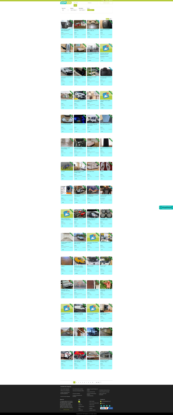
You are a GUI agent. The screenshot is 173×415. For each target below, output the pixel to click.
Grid (108, 18)
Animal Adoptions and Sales (104, 391)
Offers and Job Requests (65, 390)
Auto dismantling (90, 395)
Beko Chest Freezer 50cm (105, 124)
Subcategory (81, 8)
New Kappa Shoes (90, 171)
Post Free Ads (66, 409)
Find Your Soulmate (76, 393)
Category (71, 8)
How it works (92, 401)
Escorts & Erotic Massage (65, 396)
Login (107, 0)
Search (88, 8)
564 (96, 382)
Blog (79, 408)
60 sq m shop (63, 100)
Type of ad (63, 8)
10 (92, 382)
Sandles (101, 171)
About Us (80, 404)
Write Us (103, 403)
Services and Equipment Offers (78, 390)
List (111, 18)
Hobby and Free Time (91, 391)
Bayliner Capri (102, 266)
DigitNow (63, 266)
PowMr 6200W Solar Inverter (66, 195)
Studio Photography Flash (66, 53)
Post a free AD (106, 2)
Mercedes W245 (90, 266)
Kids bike (63, 171)
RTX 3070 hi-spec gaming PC (79, 124)
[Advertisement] (86, 16)
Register (111, 0)
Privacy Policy (92, 406)
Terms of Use (92, 404)
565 (98, 382)
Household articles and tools (105, 390)
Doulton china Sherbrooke (66, 124)
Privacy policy (81, 406)
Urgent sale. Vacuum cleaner (105, 242)
